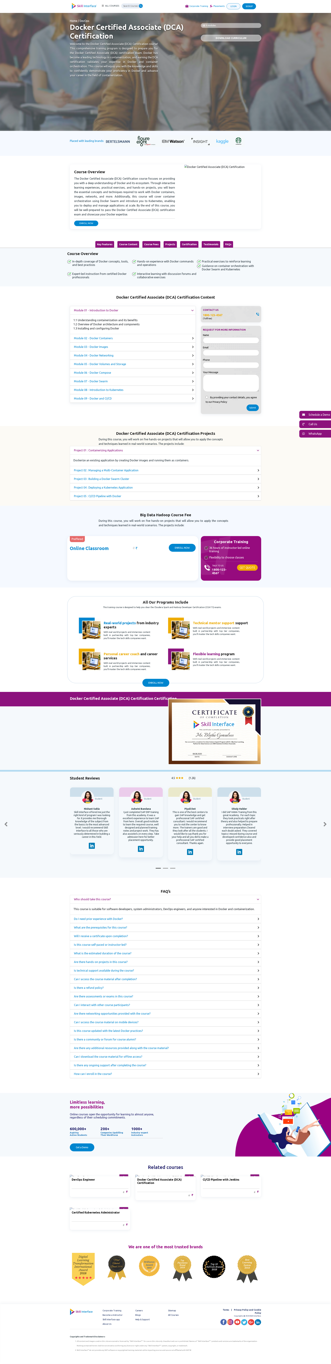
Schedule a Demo (319, 414)
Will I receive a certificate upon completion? (101, 936)
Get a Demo (82, 1147)
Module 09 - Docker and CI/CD (93, 398)
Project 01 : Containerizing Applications (98, 450)
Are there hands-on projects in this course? (101, 961)
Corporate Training (198, 6)
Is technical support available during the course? (104, 970)
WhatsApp (315, 433)
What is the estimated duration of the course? (102, 953)
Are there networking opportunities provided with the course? (112, 1013)
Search (140, 5)
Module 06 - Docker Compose (92, 372)
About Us (107, 1324)
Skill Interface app (111, 1319)
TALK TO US (217, 565)
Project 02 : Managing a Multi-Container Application (106, 470)
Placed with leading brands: (87, 140)
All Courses (173, 1315)
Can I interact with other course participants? (102, 1005)
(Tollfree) (207, 318)
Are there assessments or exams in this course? (103, 996)
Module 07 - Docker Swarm (91, 381)
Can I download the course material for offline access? (108, 1056)
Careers (139, 1310)
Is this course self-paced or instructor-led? (100, 944)
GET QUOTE (247, 567)
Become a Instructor (113, 1315)
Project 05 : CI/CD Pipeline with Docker (97, 496)
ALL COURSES (112, 5)
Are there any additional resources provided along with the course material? (121, 1048)
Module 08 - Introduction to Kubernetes (98, 389)
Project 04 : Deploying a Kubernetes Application (103, 487)
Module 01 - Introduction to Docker (96, 310)
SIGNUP (249, 6)
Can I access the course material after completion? (105, 979)
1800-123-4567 (212, 315)
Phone (206, 360)
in (92, 847)
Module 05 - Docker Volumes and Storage (100, 364)
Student (98, 799)
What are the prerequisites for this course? (100, 927)
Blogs (138, 1315)
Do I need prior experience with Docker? (98, 918)
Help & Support (142, 1319)
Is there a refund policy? (89, 987)
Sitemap (172, 1310)
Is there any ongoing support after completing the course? (110, 1065)
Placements (219, 6)
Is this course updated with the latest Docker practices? (108, 1030)
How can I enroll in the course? (93, 1073)
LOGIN (233, 6)
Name (206, 335)
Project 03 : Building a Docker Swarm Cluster (101, 478)
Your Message (210, 372)
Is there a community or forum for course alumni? (105, 1039)
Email (206, 347)
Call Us (312, 424)
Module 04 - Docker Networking (93, 355)
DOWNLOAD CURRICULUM (231, 38)
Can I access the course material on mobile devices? (106, 1022)
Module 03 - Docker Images (91, 346)
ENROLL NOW (86, 223)
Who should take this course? (92, 899)
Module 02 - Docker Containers (93, 338)
